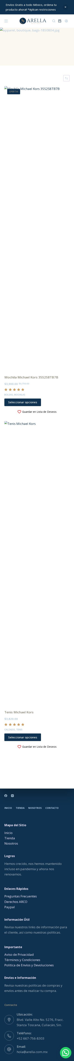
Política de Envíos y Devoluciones (29, 965)
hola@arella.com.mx (32, 1052)
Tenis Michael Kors (19, 712)
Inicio (8, 808)
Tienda (20, 808)
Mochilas (19, 394)
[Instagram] (12, 795)
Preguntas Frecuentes (20, 896)
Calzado (9, 729)
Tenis (19, 729)
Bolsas (8, 394)
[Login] (66, 21)
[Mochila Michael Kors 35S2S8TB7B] (36, 228)
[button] (65, 1052)
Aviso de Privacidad (19, 954)
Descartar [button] (65, 7)
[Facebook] (5, 795)
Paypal (9, 907)
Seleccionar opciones (22, 402)
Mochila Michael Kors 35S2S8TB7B (31, 377)
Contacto (52, 808)
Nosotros (35, 808)
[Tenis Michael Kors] (36, 563)
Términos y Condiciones (22, 960)
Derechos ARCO (15, 902)
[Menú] (6, 21)
